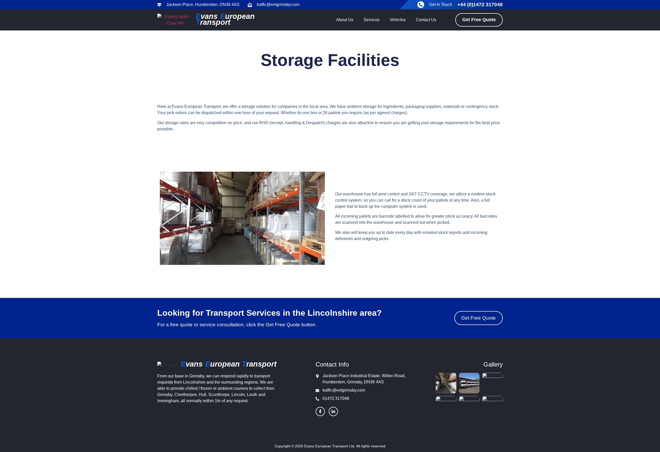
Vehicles (398, 20)
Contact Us (426, 20)
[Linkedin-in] (333, 411)
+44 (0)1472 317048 (480, 4)
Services (372, 20)
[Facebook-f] (320, 411)
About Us (344, 20)
